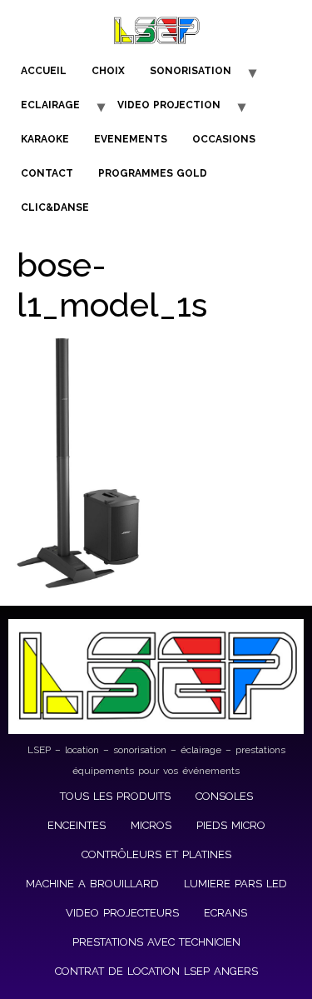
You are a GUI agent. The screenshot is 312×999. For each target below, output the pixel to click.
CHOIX (108, 71)
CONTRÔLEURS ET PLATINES (156, 854)
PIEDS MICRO (230, 825)
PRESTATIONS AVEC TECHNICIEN (156, 942)
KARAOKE (45, 139)
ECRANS (225, 913)
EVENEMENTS (130, 139)
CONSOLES (224, 796)
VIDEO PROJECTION (168, 105)
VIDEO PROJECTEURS (122, 913)
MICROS (151, 825)
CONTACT (47, 173)
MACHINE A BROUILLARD (92, 883)
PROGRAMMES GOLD (152, 173)
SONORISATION (190, 71)
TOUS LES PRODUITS (115, 796)
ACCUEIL (44, 71)
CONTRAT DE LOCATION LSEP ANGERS (156, 971)
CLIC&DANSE (55, 207)
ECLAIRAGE (50, 105)
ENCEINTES (76, 825)
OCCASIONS (223, 139)
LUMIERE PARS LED (235, 883)
